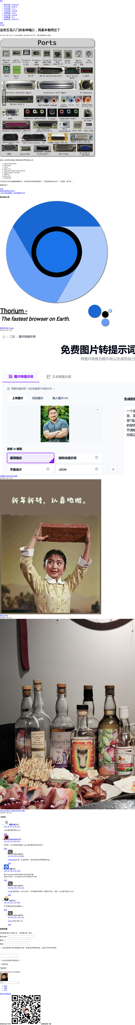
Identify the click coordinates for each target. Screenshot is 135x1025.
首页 (5, 986)
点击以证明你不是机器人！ (11, 960)
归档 (5, 988)
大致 (10, 869)
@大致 (10, 891)
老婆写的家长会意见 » (7, 191)
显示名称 (4, 936)
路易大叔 (12, 824)
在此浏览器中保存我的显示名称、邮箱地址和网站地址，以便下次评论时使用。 (30, 948)
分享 (1, 189)
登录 (1, 23)
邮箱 (2, 940)
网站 (1, 944)
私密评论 (5, 964)
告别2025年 (4, 615)
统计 (9, 10)
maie (10, 900)
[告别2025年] (50, 614)
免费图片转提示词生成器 (8, 476)
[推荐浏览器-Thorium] (56, 326)
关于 (5, 990)
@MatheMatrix (12, 860)
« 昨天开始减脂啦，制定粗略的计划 (12, 193)
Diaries (2, 25)
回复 (5, 834)
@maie (10, 921)
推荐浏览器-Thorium (7, 328)
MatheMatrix (13, 839)
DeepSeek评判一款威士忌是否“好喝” (12, 810)
